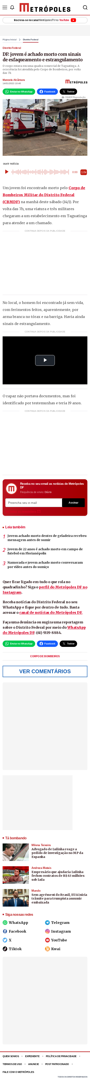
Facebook (17, 931)
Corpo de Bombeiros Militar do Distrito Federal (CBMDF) (44, 195)
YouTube (59, 940)
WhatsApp (18, 922)
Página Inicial (10, 40)
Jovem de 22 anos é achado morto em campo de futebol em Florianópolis (45, 551)
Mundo (35, 890)
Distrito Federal (30, 40)
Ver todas (20, 511)
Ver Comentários (45, 671)
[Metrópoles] (45, 7)
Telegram (60, 922)
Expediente (32, 1056)
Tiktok (15, 949)
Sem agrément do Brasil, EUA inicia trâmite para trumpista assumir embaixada (59, 898)
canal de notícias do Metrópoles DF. (51, 612)
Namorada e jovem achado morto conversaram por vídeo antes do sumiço (45, 565)
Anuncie (33, 1064)
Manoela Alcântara (14, 80)
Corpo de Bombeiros (45, 656)
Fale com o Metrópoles (18, 1072)
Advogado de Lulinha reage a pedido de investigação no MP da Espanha (57, 853)
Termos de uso (12, 1064)
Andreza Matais (41, 868)
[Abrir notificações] (12, 7)
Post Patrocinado (57, 1064)
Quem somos (11, 1056)
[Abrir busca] (85, 7)
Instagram (61, 931)
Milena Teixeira (41, 845)
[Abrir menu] (5, 7)
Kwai (56, 949)
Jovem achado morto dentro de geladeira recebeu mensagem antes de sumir (47, 538)
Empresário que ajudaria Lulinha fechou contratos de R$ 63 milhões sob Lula (57, 876)
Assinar (73, 502)
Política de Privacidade (61, 1056)
